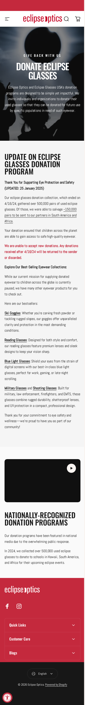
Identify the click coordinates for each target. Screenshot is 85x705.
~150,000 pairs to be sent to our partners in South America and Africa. (41, 215)
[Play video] (42, 480)
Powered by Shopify (55, 694)
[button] (71, 468)
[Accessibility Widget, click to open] (7, 697)
